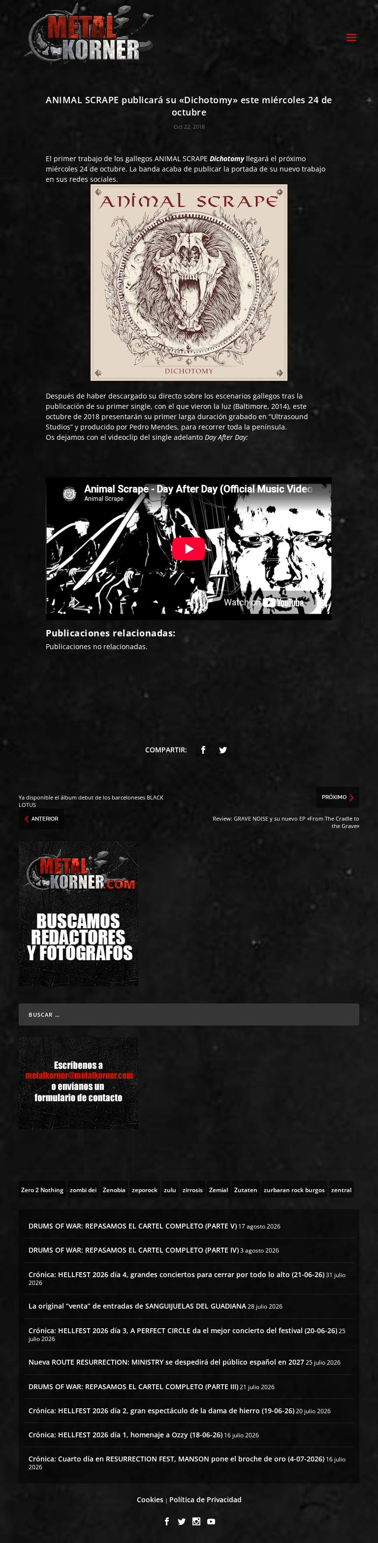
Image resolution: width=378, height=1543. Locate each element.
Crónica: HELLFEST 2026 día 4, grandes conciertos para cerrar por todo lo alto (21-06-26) (176, 1274)
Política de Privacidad (205, 1499)
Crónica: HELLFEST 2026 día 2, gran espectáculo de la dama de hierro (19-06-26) (161, 1410)
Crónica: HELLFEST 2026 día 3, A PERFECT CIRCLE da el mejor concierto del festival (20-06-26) (183, 1330)
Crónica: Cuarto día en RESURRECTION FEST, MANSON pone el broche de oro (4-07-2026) (176, 1458)
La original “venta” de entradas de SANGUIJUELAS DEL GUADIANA (137, 1306)
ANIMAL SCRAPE (181, 158)
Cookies (150, 1499)
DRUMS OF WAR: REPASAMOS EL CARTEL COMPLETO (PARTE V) (133, 1225)
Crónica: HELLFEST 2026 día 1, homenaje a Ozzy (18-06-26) (125, 1434)
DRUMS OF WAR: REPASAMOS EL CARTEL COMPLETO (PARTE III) (133, 1386)
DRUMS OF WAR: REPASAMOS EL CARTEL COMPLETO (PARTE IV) (134, 1250)
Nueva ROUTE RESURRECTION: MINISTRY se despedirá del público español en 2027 (166, 1362)
